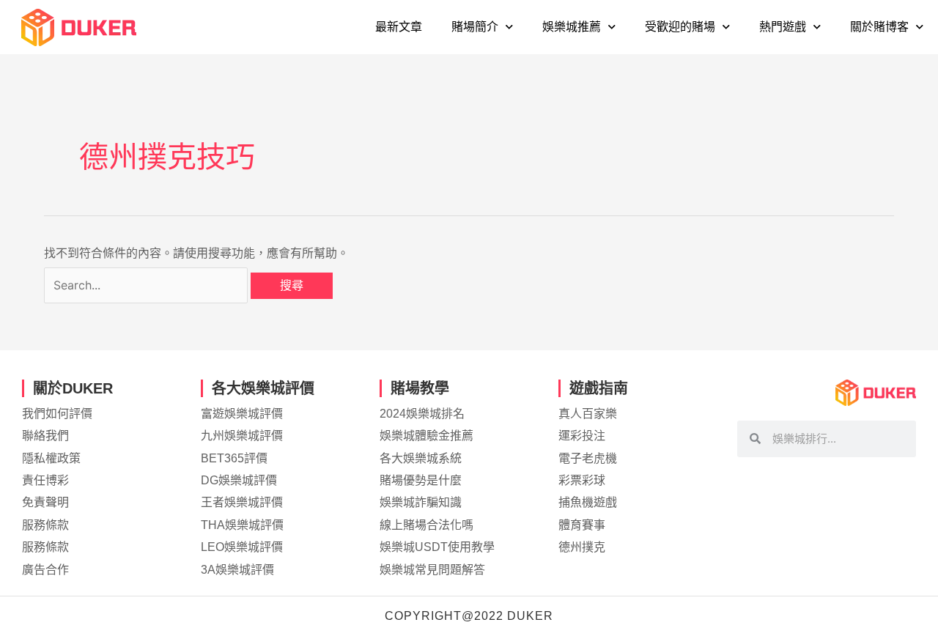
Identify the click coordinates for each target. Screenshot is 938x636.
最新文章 (398, 27)
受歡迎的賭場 (680, 27)
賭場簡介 (474, 27)
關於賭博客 (879, 27)
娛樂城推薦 (571, 27)
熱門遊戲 (782, 27)
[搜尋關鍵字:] (147, 285)
